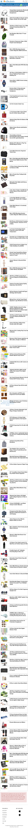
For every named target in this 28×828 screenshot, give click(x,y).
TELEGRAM (4, 812)
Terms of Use (16, 826)
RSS (3, 823)
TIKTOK (3, 819)
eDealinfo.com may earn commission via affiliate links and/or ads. (14, 6)
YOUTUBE (4, 821)
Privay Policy (12, 826)
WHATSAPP (4, 810)
